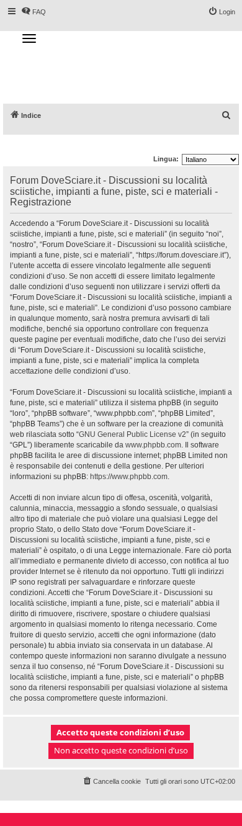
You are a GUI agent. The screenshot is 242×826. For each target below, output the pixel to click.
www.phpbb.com (153, 445)
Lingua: (166, 159)
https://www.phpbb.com (129, 476)
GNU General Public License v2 (132, 434)
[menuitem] (226, 115)
